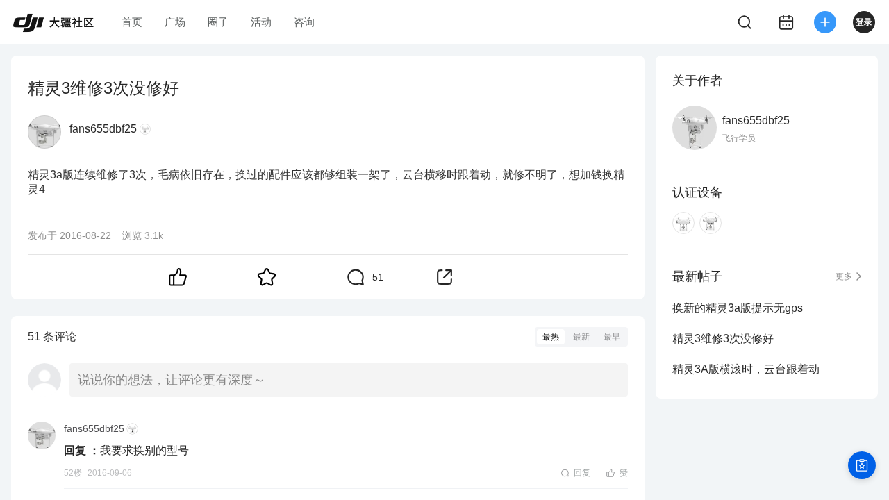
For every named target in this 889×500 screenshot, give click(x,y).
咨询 (304, 22)
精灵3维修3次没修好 (723, 338)
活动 (261, 22)
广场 (175, 22)
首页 (132, 22)
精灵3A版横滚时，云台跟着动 (746, 369)
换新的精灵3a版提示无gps (737, 308)
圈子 (218, 22)
